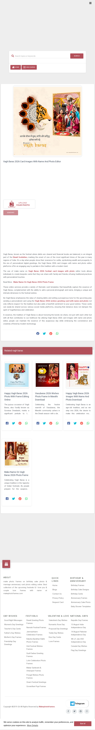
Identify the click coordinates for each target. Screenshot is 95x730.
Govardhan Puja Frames (36, 686)
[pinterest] (80, 711)
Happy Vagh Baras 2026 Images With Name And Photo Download (77, 396)
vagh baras (30, 67)
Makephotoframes (47, 707)
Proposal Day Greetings (58, 629)
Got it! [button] (82, 724)
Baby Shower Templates (81, 606)
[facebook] (68, 711)
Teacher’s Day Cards (12, 629)
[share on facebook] (38, 334)
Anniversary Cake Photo (81, 602)
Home (17, 67)
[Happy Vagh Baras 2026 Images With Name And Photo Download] (78, 375)
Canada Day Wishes (79, 646)
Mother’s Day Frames (12, 637)
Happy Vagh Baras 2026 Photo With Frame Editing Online (16, 396)
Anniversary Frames (79, 598)
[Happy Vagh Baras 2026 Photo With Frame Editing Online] (17, 375)
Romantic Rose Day (57, 624)
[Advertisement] (47, 23)
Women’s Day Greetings (13, 624)
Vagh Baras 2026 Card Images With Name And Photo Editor (32, 161)
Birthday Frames (77, 585)
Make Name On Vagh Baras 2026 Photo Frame (33, 282)
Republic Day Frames (79, 620)
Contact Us (57, 594)
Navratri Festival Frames (36, 627)
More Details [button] (32, 725)
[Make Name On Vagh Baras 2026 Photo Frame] (17, 454)
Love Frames (54, 641)
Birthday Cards (77, 594)
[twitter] (74, 711)
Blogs (54, 589)
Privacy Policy (58, 598)
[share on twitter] (44, 334)
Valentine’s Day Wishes (58, 620)
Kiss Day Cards (55, 637)
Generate (10, 212)
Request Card (57, 602)
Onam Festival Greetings (36, 682)
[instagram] (86, 711)
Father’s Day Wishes (12, 633)
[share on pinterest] (51, 334)
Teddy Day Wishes (56, 633)
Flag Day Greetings (78, 650)
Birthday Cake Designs (80, 589)
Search (77, 56)
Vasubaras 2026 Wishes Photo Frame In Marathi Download (47, 396)
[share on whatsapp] (57, 334)
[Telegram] (77, 703)
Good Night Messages (13, 620)
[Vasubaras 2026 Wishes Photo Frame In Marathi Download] (47, 375)
